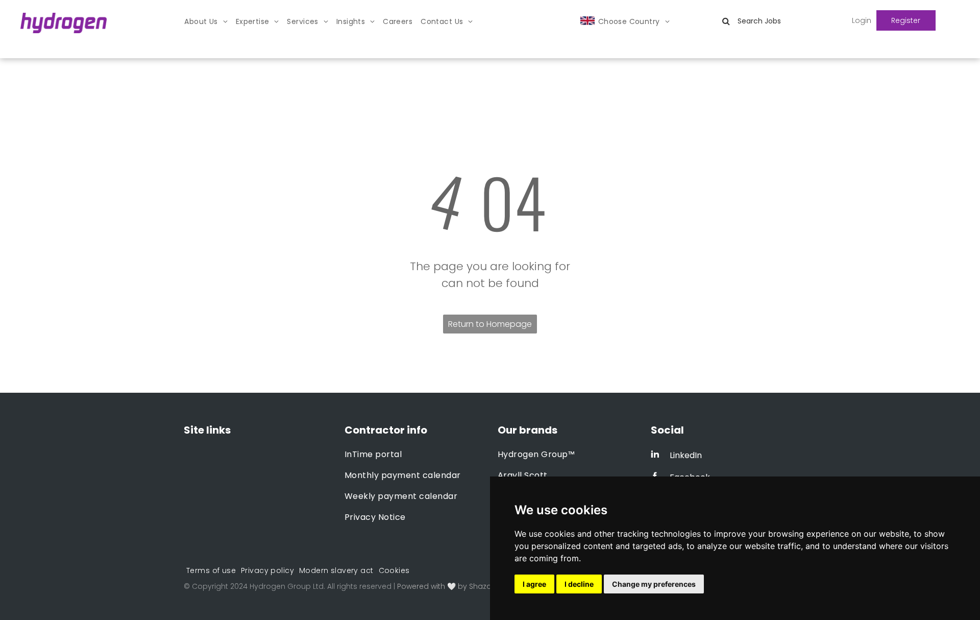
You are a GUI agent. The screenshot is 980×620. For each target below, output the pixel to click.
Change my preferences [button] (654, 584)
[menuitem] (205, 22)
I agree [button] (534, 584)
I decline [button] (579, 584)
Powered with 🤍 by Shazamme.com (463, 586)
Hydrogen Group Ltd (287, 586)
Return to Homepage (490, 324)
